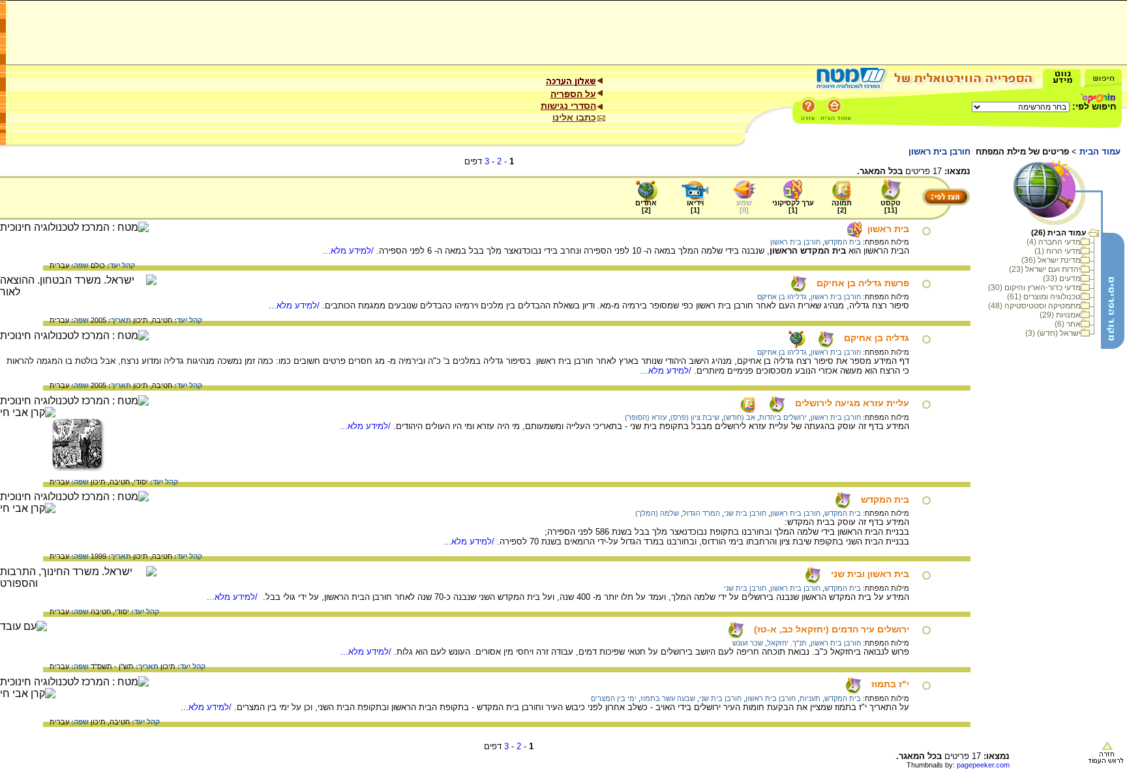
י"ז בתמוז (890, 684)
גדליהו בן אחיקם (782, 297)
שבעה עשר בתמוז (667, 698)
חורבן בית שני (745, 513)
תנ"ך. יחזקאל (787, 643)
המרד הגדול (701, 513)
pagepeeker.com (983, 765)
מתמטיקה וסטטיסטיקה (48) (1034, 305)
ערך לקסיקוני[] (793, 206)
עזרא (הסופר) (646, 417)
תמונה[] (842, 206)
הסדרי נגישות (568, 105)
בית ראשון (888, 229)
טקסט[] (890, 206)
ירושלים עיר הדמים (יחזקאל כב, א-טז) (831, 629)
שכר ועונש (747, 643)
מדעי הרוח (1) (1057, 251)
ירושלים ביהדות (783, 417)
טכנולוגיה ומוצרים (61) (1044, 296)
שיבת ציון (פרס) (694, 417)
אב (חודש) (739, 417)
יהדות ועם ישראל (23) (1045, 269)
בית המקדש (842, 242)
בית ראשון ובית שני (870, 574)
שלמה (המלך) (657, 513)
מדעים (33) (1062, 278)
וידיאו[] (695, 206)
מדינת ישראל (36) (1051, 260)
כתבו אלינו (574, 117)
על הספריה (573, 94)
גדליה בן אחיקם (876, 338)
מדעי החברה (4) (1054, 241)
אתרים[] (646, 206)
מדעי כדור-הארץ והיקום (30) (1034, 287)
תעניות (810, 698)
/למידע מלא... (349, 251)
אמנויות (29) (1060, 315)
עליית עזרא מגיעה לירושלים (852, 403)
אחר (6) (1068, 324)
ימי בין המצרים (614, 698)
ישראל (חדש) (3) (1053, 333)
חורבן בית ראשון (795, 242)
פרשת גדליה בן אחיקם (863, 283)
